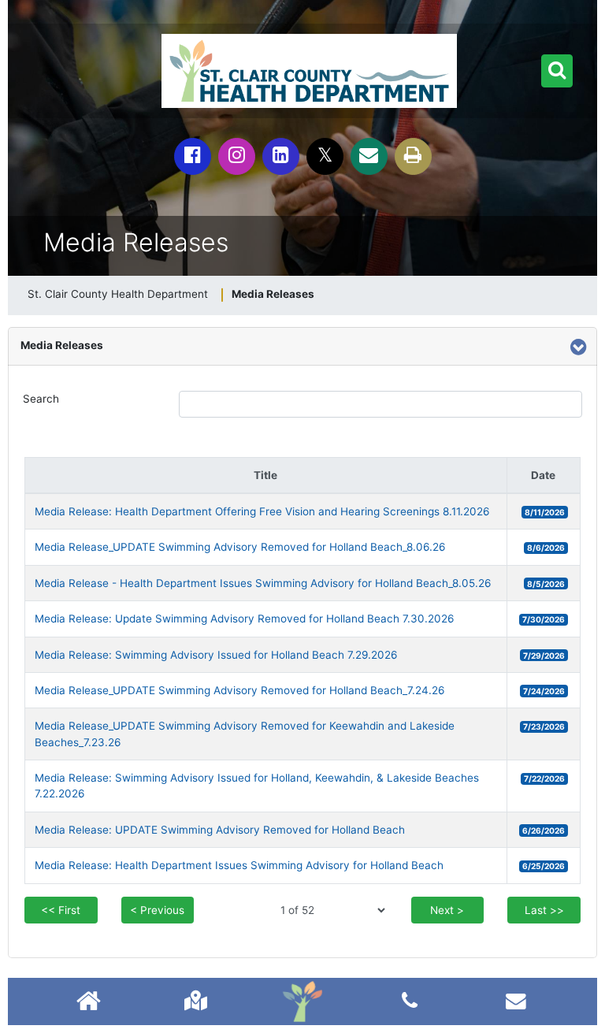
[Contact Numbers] (410, 1000)
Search (41, 398)
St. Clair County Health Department (118, 294)
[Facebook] (192, 156)
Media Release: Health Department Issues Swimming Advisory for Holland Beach (239, 865)
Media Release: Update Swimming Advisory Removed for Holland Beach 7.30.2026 (244, 618)
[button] (557, 70)
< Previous (157, 910)
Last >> (544, 910)
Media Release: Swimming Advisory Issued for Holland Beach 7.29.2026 (216, 654)
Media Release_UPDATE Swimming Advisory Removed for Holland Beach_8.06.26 (240, 547)
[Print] (413, 156)
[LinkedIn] (280, 156)
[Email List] (516, 1000)
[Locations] (195, 1000)
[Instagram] (236, 156)
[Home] (302, 1001)
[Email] (369, 156)
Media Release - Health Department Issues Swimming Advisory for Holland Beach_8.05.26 (263, 583)
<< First (60, 910)
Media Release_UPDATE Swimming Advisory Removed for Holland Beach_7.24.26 (239, 690)
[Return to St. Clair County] (88, 1002)
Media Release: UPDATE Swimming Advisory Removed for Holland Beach (220, 829)
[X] (324, 156)
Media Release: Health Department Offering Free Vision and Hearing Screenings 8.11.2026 (262, 511)
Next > (447, 910)
